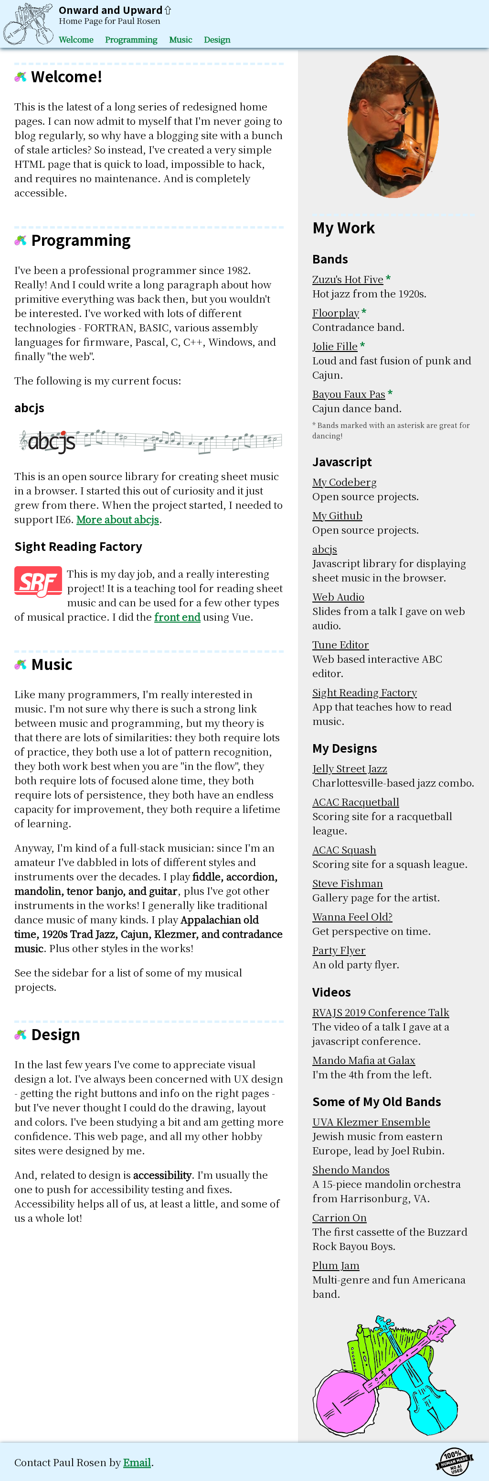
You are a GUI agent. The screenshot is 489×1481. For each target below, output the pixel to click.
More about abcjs (117, 519)
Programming (131, 39)
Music (180, 39)
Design (217, 39)
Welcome (76, 39)
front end (177, 616)
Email (137, 1462)
